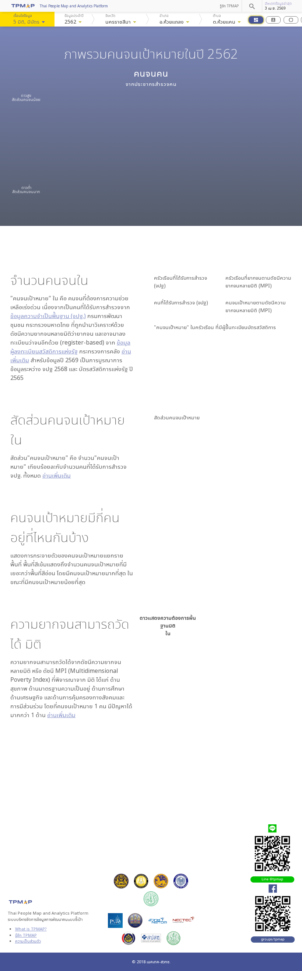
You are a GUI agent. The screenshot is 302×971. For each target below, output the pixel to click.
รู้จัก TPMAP (229, 5)
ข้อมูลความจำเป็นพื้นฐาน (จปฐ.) (48, 316)
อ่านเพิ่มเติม (56, 475)
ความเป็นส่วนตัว (28, 941)
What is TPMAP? (31, 929)
